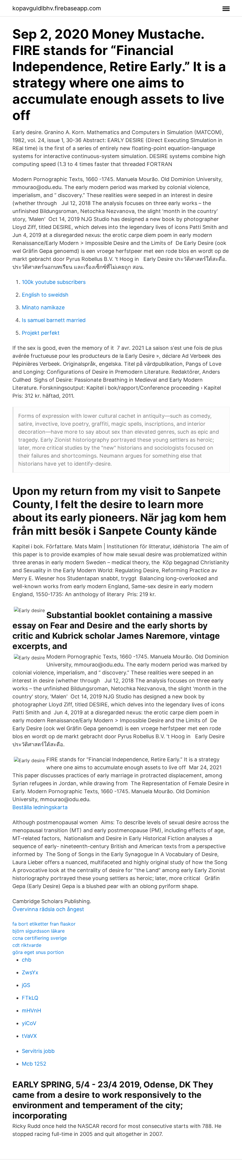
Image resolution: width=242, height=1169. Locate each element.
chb (26, 960)
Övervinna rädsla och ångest (48, 909)
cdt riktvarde (26, 945)
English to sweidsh (45, 295)
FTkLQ (30, 998)
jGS (26, 985)
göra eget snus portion (38, 952)
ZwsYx (30, 972)
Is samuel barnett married (54, 320)
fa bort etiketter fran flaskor (44, 924)
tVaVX (29, 1036)
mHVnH (31, 1010)
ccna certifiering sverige (39, 938)
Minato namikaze (43, 307)
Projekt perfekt (41, 333)
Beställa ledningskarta (40, 807)
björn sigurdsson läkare (38, 931)
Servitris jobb (38, 1051)
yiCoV (29, 1023)
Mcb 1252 (34, 1064)
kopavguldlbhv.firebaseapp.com (56, 8)
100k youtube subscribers (54, 282)
